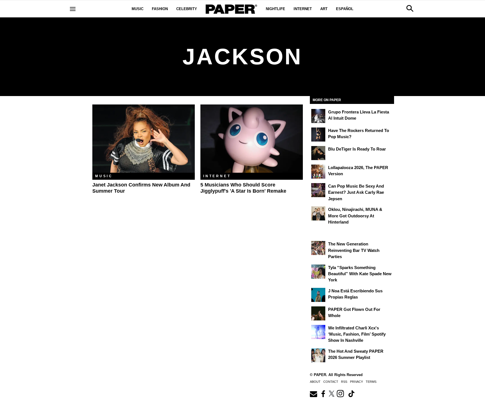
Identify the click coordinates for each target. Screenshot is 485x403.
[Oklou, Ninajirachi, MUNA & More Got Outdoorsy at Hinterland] (318, 213)
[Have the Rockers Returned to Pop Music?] (318, 134)
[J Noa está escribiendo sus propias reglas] (318, 295)
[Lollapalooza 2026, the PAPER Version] (318, 172)
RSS (344, 381)
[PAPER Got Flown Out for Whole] (318, 313)
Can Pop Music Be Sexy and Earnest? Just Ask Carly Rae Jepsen (356, 192)
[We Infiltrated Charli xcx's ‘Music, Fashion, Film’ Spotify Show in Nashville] (318, 332)
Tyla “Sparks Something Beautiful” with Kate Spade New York (360, 274)
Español (344, 9)
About (315, 381)
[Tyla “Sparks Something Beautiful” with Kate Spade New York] (318, 272)
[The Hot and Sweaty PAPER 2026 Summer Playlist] (318, 355)
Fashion (160, 9)
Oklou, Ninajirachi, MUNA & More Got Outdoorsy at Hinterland (355, 215)
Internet (303, 9)
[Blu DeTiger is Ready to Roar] (318, 153)
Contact (330, 381)
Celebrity (186, 9)
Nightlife (275, 9)
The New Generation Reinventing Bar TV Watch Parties (353, 250)
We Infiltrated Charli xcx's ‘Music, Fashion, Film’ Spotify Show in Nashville (357, 334)
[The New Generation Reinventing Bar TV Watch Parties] (318, 248)
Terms (371, 381)
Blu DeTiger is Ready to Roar (357, 149)
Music (137, 9)
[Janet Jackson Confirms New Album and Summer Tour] (143, 138)
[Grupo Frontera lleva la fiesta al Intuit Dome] (318, 116)
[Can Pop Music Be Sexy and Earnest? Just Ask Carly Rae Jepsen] (318, 190)
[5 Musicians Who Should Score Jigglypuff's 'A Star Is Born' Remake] (251, 138)
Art (324, 9)
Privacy (356, 381)
